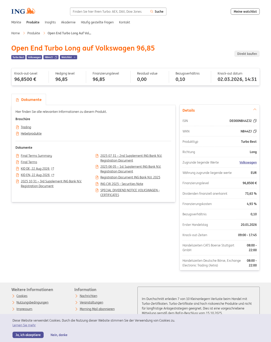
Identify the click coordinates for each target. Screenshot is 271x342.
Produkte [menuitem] (32, 22)
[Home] (23, 11)
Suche (159, 11)
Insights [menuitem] (50, 22)
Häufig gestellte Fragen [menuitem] (97, 22)
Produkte (34, 33)
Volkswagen (248, 162)
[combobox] (109, 11)
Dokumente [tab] (30, 99)
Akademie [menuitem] (68, 22)
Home (16, 33)
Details (189, 110)
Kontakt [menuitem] (124, 22)
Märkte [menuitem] (16, 22)
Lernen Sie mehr (24, 325)
